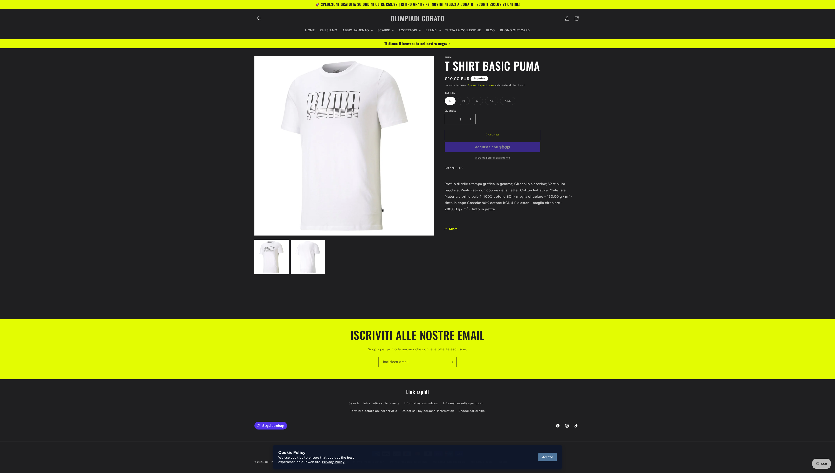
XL (494, 102)
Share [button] (453, 229)
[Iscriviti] (451, 362)
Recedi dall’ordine (471, 411)
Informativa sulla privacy (381, 403)
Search (354, 403)
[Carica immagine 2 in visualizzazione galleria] (308, 257)
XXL (510, 102)
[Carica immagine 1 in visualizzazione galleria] (271, 257)
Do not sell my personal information (428, 411)
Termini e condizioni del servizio (373, 411)
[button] (259, 18)
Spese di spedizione (481, 85)
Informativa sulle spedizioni (463, 403)
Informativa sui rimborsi (421, 403)
